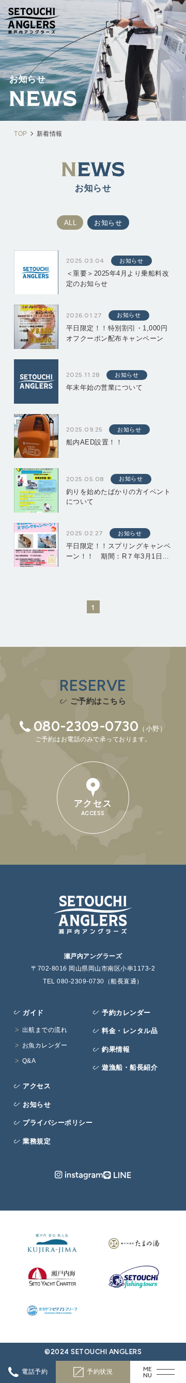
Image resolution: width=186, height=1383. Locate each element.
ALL (70, 223)
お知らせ (108, 223)
